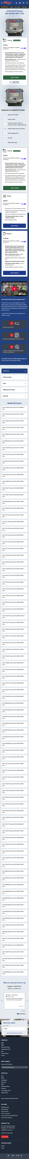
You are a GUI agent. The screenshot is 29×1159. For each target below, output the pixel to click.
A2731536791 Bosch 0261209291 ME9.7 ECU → (13, 865)
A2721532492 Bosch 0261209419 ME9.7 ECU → (13, 556)
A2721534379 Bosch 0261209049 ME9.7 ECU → (13, 603)
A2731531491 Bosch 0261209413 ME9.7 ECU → (13, 778)
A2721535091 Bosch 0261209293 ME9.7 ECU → (13, 925)
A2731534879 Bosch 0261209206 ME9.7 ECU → (13, 811)
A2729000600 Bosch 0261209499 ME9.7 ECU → (13, 704)
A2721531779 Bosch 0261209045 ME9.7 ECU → (13, 542)
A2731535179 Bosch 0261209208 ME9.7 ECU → (13, 825)
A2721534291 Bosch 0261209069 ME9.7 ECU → (13, 596)
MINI (2, 1045)
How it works (17, 7)
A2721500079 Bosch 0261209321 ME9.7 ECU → (13, 435)
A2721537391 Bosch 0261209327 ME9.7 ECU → (13, 428)
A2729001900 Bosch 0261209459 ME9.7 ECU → (13, 959)
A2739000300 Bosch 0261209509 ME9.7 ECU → (13, 878)
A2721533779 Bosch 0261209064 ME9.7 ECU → (13, 589)
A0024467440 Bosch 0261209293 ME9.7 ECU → (13, 932)
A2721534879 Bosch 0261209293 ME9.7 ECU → (13, 630)
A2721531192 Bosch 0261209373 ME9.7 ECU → (13, 939)
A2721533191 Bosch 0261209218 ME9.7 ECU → (13, 576)
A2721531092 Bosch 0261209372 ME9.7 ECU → (13, 515)
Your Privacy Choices (6, 1117)
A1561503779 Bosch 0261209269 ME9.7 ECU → (13, 475)
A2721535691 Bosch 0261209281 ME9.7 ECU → (13, 657)
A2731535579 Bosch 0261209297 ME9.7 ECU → (13, 831)
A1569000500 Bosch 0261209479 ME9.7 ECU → (13, 973)
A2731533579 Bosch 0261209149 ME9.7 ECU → (13, 798)
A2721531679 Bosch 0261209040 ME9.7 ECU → (13, 536)
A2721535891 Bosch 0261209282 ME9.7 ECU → (13, 663)
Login (2, 1148)
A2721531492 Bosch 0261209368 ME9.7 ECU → (13, 522)
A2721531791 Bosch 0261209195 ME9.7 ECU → (13, 549)
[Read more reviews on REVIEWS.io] (21, 1014)
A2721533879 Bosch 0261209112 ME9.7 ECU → (13, 448)
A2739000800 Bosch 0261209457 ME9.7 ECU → (13, 892)
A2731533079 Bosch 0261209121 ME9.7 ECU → (13, 952)
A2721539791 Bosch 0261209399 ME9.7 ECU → (13, 690)
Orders (3, 1146)
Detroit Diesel (4, 1053)
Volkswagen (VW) (5, 1049)
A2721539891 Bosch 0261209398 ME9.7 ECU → (13, 697)
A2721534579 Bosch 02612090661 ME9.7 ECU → (13, 616)
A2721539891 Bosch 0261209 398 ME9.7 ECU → (13, 408)
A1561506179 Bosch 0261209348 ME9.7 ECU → (13, 489)
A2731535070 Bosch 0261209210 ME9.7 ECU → (13, 966)
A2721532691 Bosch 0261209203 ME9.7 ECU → (13, 563)
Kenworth (3, 1082)
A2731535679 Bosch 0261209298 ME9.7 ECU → (13, 838)
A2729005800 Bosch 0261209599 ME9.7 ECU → (13, 744)
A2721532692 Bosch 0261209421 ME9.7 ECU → (13, 569)
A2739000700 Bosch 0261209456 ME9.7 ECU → (13, 442)
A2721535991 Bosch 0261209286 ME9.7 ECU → (13, 670)
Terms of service (5, 1113)
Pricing (11, 7)
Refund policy (4, 1109)
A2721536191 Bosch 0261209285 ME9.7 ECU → (13, 684)
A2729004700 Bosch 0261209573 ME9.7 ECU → (13, 737)
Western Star (4, 1092)
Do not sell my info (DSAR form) (9, 1115)
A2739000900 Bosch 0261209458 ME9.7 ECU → (13, 899)
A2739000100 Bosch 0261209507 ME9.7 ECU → (13, 872)
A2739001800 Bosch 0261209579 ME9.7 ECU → (13, 905)
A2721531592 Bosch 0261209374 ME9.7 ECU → (13, 529)
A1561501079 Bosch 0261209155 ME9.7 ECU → (13, 462)
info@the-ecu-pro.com (7, 1130)
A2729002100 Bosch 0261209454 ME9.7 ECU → (13, 717)
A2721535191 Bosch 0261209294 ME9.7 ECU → (13, 636)
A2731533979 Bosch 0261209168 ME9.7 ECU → (13, 804)
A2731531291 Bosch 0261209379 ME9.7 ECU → (13, 764)
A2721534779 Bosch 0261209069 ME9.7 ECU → (13, 623)
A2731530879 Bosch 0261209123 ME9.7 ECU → (13, 421)
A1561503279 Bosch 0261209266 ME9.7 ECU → (13, 468)
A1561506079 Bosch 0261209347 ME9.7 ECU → (13, 482)
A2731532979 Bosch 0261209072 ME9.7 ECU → (13, 791)
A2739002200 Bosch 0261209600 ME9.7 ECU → (13, 912)
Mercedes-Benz (5, 1047)
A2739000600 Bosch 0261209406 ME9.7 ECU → (13, 885)
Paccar (3, 1055)
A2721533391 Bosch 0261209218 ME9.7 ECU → (13, 583)
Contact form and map (7, 1133)
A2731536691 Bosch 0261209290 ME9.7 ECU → (13, 858)
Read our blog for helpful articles (9, 1098)
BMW (2, 1043)
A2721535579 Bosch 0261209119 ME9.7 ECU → (13, 415)
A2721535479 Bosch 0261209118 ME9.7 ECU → (13, 650)
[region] (14, 1001)
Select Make (6, 1026)
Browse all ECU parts (6, 1064)
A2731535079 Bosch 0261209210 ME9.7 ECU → (13, 818)
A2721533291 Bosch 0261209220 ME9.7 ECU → (13, 455)
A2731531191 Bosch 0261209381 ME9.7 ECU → (13, 757)
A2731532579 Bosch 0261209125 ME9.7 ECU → (13, 784)
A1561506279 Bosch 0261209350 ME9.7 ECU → (13, 495)
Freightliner (4, 1080)
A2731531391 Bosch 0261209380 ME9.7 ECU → (13, 771)
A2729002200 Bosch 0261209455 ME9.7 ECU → (13, 724)
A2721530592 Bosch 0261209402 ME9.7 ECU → (13, 509)
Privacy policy (4, 1111)
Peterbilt (3, 1088)
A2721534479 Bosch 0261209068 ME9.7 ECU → (13, 610)
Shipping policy (5, 1107)
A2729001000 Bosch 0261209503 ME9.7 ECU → (13, 710)
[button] (2, 1001)
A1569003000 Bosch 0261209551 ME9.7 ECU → (13, 502)
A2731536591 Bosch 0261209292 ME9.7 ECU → (13, 852)
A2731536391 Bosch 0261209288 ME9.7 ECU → (13, 845)
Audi (2, 1051)
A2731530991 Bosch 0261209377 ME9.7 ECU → (13, 751)
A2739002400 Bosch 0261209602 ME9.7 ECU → (13, 919)
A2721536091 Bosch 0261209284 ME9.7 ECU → (13, 677)
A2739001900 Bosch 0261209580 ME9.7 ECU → (13, 946)
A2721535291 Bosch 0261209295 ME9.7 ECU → (13, 643)
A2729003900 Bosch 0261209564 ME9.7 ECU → (13, 731)
